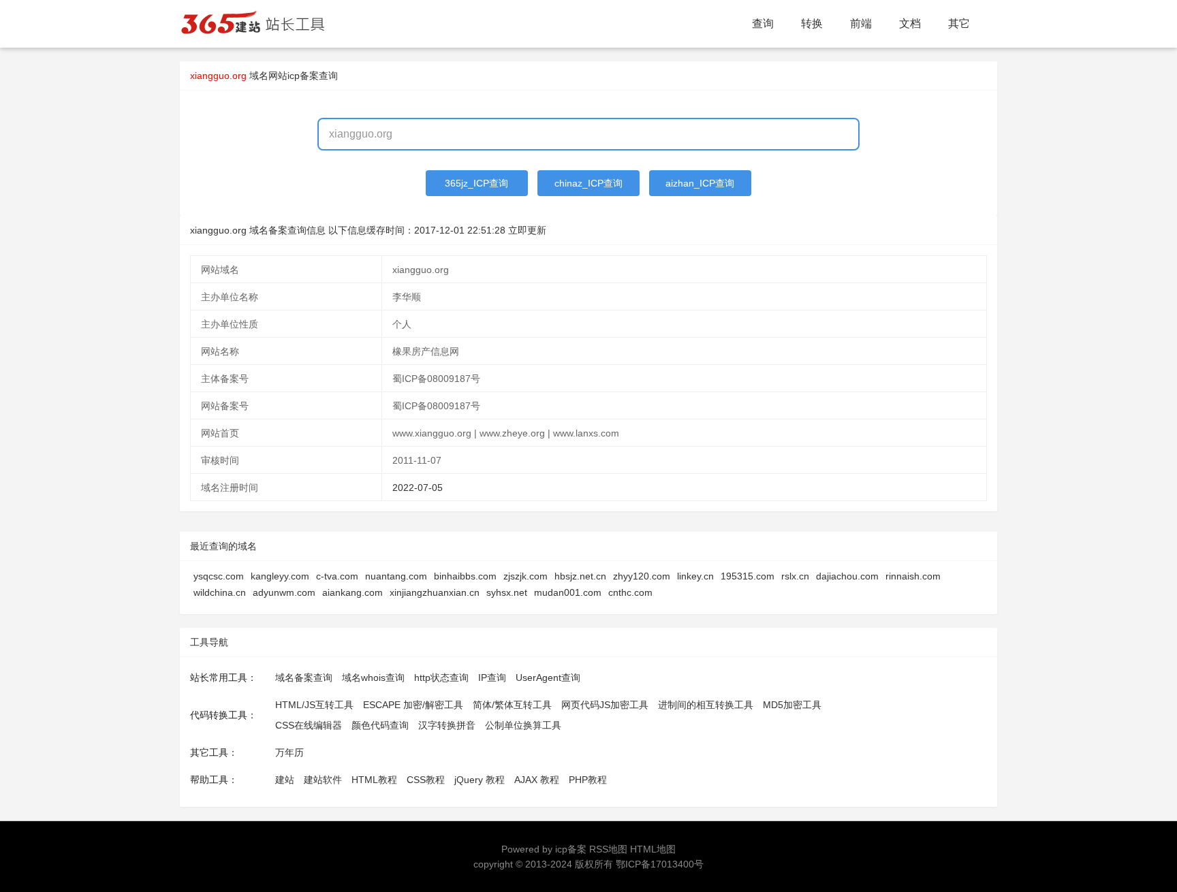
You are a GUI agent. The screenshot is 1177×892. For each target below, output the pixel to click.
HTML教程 (374, 779)
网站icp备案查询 (303, 75)
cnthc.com (630, 592)
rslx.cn (795, 576)
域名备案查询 (303, 677)
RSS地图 (608, 849)
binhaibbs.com (465, 576)
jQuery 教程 (479, 779)
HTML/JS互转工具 (314, 704)
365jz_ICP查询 (476, 183)
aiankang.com (352, 592)
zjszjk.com (525, 576)
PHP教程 (588, 779)
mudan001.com (567, 592)
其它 (959, 23)
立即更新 (527, 230)
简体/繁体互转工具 (512, 704)
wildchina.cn (219, 592)
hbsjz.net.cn (580, 576)
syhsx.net (506, 592)
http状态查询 (441, 677)
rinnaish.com (913, 576)
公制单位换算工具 (523, 725)
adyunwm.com (284, 592)
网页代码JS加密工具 (604, 704)
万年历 (289, 752)
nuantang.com (396, 576)
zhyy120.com (641, 576)
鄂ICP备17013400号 (660, 864)
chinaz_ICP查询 (588, 183)
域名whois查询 (373, 677)
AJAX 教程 (536, 779)
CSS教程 (426, 779)
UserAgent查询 (548, 677)
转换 (812, 23)
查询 (763, 23)
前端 (861, 23)
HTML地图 (653, 849)
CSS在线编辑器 (308, 725)
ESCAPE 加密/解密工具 (413, 704)
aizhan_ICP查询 (699, 183)
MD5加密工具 (792, 704)
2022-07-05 (417, 487)
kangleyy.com (280, 576)
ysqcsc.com (218, 576)
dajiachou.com (847, 576)
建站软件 (323, 779)
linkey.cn (695, 576)
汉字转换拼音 (446, 725)
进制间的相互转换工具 (705, 704)
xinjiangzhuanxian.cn (435, 592)
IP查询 (492, 677)
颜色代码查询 (380, 725)
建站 (284, 779)
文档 (910, 23)
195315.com (747, 576)
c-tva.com (337, 576)
